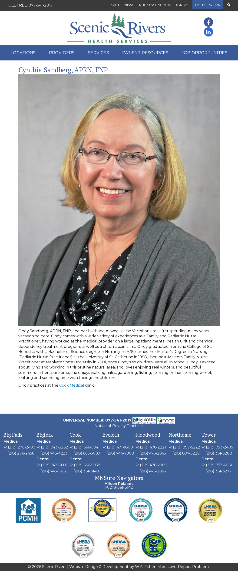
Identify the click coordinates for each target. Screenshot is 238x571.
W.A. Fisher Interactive (155, 566)
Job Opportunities (204, 52)
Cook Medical (72, 385)
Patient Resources (145, 52)
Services (98, 52)
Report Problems (194, 566)
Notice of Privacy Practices (119, 426)
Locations (23, 52)
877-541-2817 (41, 5)
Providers (62, 52)
